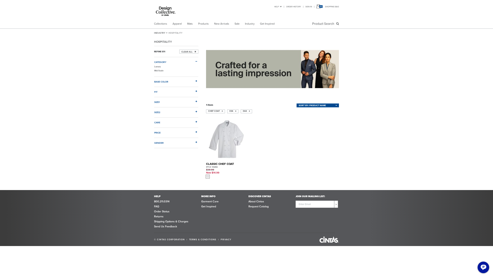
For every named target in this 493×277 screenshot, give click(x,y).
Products (203, 24)
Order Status (161, 211)
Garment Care (210, 201)
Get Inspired (267, 24)
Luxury (157, 66)
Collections (160, 24)
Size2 (157, 112)
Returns (158, 216)
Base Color (161, 81)
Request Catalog (258, 206)
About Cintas (256, 201)
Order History (293, 6)
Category (160, 61)
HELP (276, 6)
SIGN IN (308, 6)
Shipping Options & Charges (171, 221)
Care (157, 122)
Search (324, 23)
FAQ (156, 206)
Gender (159, 142)
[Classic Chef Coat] (226, 139)
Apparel (177, 24)
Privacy (226, 239)
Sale (237, 24)
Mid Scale (158, 70)
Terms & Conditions (202, 239)
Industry (250, 24)
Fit (156, 91)
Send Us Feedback (165, 226)
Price (157, 132)
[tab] (176, 60)
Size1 (157, 101)
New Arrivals (221, 24)
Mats (190, 24)
